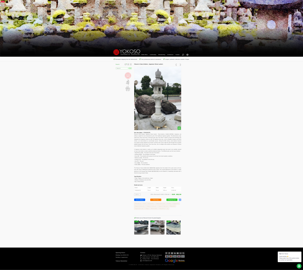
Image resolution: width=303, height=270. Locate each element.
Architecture (170, 54)
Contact (177, 54)
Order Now (156, 199)
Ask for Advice (139, 199)
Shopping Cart (172, 199)
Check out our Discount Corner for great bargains (148, 218)
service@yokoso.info (147, 260)
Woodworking (161, 54)
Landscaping (153, 54)
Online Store (144, 54)
